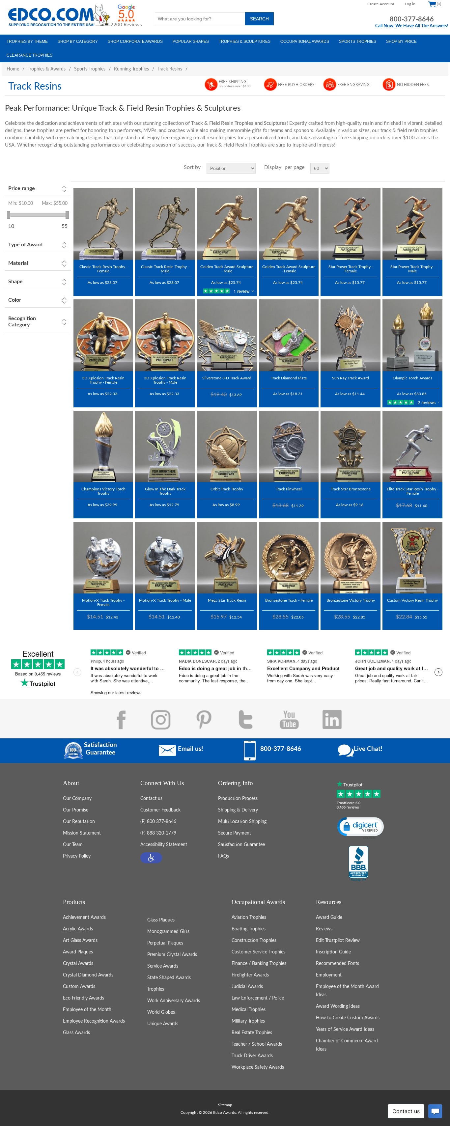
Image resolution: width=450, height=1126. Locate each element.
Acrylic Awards (78, 929)
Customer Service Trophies (258, 952)
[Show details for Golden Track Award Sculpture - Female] (289, 224)
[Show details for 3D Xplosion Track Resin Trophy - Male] (165, 335)
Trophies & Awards (47, 69)
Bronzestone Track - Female (289, 600)
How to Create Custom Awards (348, 1018)
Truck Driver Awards (252, 1056)
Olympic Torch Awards (412, 378)
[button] (151, 857)
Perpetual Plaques (165, 943)
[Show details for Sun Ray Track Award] (350, 335)
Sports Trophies (89, 69)
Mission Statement (82, 833)
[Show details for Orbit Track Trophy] (227, 446)
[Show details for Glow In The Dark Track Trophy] (165, 446)
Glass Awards (76, 1032)
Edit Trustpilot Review (338, 940)
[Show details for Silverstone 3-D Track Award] (227, 335)
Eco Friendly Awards (83, 998)
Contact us (151, 798)
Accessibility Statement (163, 844)
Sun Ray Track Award (350, 378)
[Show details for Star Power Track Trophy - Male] (412, 224)
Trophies (155, 989)
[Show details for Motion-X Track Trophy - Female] (103, 557)
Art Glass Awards (80, 940)
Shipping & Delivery (238, 810)
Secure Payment (234, 833)
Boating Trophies (249, 929)
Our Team (73, 844)
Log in (410, 4)
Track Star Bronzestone (351, 489)
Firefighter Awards (250, 975)
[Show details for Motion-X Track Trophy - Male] (165, 557)
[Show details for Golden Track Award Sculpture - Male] (227, 224)
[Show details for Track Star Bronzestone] (350, 446)
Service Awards (162, 966)
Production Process (238, 798)
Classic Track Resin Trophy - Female (103, 269)
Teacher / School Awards (257, 1044)
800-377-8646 (412, 19)
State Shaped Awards (169, 977)
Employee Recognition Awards (94, 1021)
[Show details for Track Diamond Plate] (289, 335)
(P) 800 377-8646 (158, 821)
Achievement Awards (84, 917)
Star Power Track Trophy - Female (350, 269)
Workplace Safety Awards (258, 1067)
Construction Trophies (254, 940)
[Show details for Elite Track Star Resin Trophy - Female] (412, 446)
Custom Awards (79, 986)
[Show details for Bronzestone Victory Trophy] (350, 557)
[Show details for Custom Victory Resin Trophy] (412, 557)
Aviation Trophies (249, 917)
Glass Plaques (161, 920)
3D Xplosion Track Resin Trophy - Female (103, 380)
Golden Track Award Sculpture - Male (226, 269)
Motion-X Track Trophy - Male (165, 600)
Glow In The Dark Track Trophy (165, 491)
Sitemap (225, 1105)
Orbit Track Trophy (227, 489)
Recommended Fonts (337, 963)
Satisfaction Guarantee (241, 844)
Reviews (324, 929)
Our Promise (75, 810)
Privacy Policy (77, 856)
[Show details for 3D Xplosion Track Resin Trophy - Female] (103, 335)
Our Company (77, 798)
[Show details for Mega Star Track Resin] (227, 557)
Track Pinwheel (289, 489)
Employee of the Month (87, 1009)
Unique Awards (162, 1024)
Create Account (380, 4)
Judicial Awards (247, 986)
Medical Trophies (249, 1009)
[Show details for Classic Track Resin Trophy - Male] (165, 224)
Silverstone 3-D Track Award (226, 378)
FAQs (223, 856)
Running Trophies (131, 69)
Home (13, 69)
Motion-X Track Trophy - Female (103, 602)
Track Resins (169, 69)
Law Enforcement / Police (258, 998)
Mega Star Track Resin (227, 600)
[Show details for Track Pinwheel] (289, 446)
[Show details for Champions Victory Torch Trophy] (103, 446)
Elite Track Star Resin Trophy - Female (412, 491)
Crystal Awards (78, 963)
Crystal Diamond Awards (88, 975)
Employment (329, 975)
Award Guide (329, 917)
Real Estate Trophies (252, 1032)
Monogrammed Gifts (168, 931)
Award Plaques (78, 952)
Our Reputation (79, 821)
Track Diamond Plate (289, 378)
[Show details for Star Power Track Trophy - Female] (350, 224)
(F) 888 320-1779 (158, 833)
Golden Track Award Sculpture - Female (288, 269)
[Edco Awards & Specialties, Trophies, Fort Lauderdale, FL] (358, 864)
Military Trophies (248, 1021)
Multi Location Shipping (242, 821)
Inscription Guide (333, 952)
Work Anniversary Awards (173, 1001)
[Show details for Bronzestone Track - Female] (289, 557)
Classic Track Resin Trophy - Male (165, 269)
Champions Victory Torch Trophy (103, 491)
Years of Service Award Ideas (345, 1029)
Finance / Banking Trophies (259, 963)
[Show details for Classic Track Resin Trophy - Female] (103, 224)
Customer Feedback (160, 810)
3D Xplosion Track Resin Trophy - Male (165, 380)
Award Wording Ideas (338, 1006)
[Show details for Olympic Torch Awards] (412, 335)
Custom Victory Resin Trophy (412, 600)
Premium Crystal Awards (172, 954)
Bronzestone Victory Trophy (350, 600)
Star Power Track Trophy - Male (412, 269)
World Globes (161, 1012)
